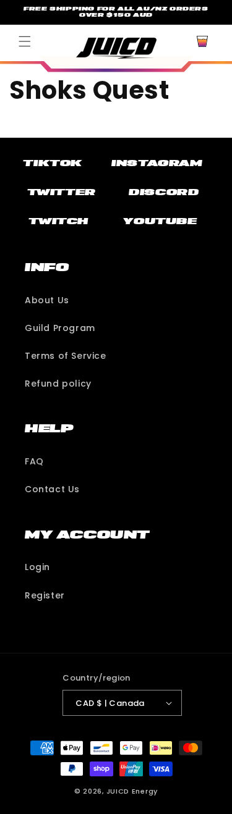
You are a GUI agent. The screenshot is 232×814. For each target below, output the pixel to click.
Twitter (61, 192)
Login (37, 567)
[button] (24, 41)
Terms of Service (65, 356)
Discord (164, 192)
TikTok (52, 163)
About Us (47, 300)
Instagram (156, 163)
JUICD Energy (132, 791)
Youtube (160, 221)
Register (45, 595)
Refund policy (58, 383)
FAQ (34, 461)
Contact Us (52, 489)
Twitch (58, 221)
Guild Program (60, 328)
